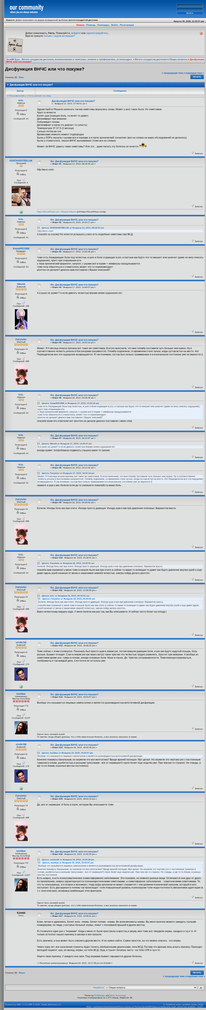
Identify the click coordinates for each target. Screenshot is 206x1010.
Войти (114, 25)
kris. (21, 100)
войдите (76, 33)
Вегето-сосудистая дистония (151, 59)
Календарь (103, 25)
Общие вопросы (178, 59)
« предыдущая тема (172, 73)
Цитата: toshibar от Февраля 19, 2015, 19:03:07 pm (67, 753)
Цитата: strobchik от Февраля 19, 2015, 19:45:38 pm (68, 859)
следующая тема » (194, 73)
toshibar (21, 693)
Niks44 (21, 284)
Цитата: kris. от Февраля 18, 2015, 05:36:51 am (65, 596)
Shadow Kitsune (68, 212)
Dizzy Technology (118, 995)
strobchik (21, 642)
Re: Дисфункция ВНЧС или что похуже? (74, 161)
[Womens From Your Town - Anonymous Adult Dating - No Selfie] (21, 213)
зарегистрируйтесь (97, 33)
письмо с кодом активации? (59, 36)
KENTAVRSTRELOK (21, 160)
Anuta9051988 (21, 248)
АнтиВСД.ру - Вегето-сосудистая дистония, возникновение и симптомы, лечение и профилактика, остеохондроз (69, 59)
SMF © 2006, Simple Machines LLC (44, 1004)
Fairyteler (21, 339)
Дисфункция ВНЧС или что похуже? (73, 101)
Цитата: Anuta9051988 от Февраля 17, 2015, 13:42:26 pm (70, 403)
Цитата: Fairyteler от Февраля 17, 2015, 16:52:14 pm (68, 473)
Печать (197, 77)
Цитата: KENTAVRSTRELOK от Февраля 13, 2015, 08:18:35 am (73, 228)
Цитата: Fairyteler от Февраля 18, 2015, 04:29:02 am (68, 563)
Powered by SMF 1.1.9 (15, 1004)
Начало (80, 25)
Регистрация (127, 25)
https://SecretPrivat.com (48, 212)
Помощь (91, 25)
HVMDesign (99, 995)
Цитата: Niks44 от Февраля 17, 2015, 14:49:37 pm (67, 444)
